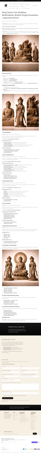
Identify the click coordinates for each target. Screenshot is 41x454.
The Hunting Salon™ (23, 417)
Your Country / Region (6, 370)
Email (22, 366)
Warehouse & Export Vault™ (24, 419)
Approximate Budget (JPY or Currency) (28, 374)
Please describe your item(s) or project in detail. (11, 382)
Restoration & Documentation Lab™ (25, 420)
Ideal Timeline (4, 378)
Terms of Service (33, 427)
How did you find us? (6, 391)
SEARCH (35, 433)
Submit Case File (7, 398)
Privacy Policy (32, 426)
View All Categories (15, 419)
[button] (25, 3)
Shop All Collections (15, 413)
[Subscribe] (15, 442)
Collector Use (13, 29)
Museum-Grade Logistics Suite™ (24, 418)
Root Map (14, 28)
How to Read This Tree (9, 28)
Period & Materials (8, 29)
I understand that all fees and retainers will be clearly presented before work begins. (14, 395)
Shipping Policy (33, 423)
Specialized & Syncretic (31, 28)
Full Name (4, 366)
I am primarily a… (24, 370)
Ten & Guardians (25, 28)
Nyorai (17, 28)
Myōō (22, 28)
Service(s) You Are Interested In (8, 374)
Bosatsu (19, 28)
